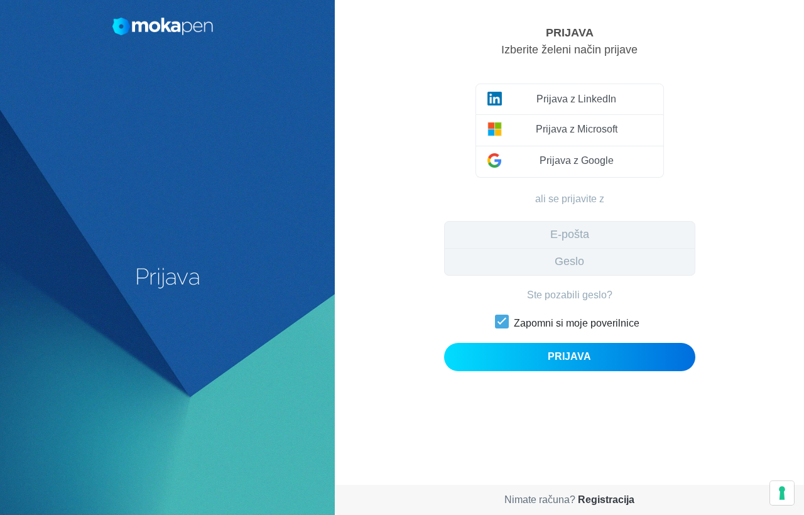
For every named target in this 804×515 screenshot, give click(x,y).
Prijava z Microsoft (576, 129)
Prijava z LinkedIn (576, 99)
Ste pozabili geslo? (569, 295)
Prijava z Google (577, 160)
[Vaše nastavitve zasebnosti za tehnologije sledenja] (782, 493)
